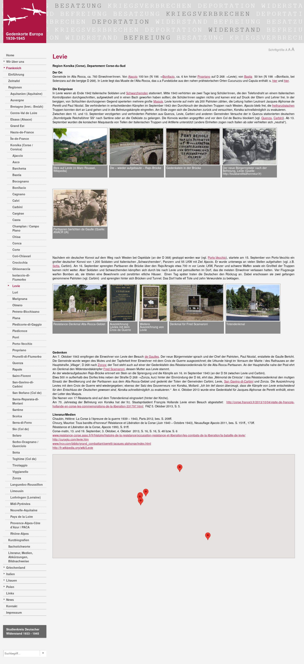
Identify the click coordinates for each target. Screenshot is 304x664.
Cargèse (18, 213)
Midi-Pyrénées (20, 504)
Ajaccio (17, 155)
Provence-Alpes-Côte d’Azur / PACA (25, 525)
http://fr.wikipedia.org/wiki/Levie (73, 447)
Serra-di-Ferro (22, 422)
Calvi (15, 200)
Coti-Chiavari (21, 256)
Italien (10, 574)
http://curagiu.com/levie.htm (71, 439)
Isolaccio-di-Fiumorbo (21, 277)
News (10, 600)
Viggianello (20, 472)
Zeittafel (14, 81)
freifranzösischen (283, 105)
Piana (16, 318)
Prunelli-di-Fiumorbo (27, 356)
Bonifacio (19, 188)
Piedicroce (19, 331)
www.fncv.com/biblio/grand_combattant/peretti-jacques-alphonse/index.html (102, 443)
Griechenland (15, 567)
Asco (16, 162)
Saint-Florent (21, 376)
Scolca (17, 416)
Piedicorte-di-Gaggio (27, 324)
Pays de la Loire (21, 516)
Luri (15, 292)
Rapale (17, 369)
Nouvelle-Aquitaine (23, 510)
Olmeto (17, 305)
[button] (145, 492)
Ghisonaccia (21, 269)
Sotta (16, 452)
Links (10, 593)
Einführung (16, 74)
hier (274, 80)
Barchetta (19, 168)
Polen (10, 587)
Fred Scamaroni (113, 369)
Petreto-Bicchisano (25, 311)
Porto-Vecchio (22, 344)
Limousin (17, 491)
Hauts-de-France (22, 132)
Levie (16, 286)
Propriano (19, 350)
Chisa (16, 237)
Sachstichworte (19, 546)
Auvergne (17, 100)
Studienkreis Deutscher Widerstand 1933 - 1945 (22, 631)
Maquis (158, 101)
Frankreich (13, 68)
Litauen (11, 580)
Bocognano (20, 181)
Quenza (17, 363)
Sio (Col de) (20, 429)
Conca (17, 243)
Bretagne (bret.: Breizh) (26, 106)
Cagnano (18, 194)
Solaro (17, 435)
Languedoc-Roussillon (26, 484)
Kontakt (11, 606)
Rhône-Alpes (19, 533)
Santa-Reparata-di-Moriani (25, 401)
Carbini (17, 207)
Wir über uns (15, 61)
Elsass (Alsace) (21, 119)
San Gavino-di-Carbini (238, 381)
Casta (16, 220)
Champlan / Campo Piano (25, 228)
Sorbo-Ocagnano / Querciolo (25, 444)
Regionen (15, 87)
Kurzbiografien (18, 540)
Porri (15, 337)
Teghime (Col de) (24, 459)
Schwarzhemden (137, 93)
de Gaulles (152, 356)
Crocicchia (20, 262)
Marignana (19, 299)
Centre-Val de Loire (23, 113)
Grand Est (17, 126)
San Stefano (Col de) (27, 393)
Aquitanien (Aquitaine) (26, 94)
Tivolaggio (20, 465)
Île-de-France (19, 138)
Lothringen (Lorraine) (25, 497)
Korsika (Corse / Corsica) (21, 147)
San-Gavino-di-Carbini (23, 384)
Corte (16, 249)
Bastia (16, 175)
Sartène (17, 410)
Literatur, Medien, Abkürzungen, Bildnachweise (20, 557)
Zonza (16, 478)
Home (10, 55)
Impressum (14, 612)
